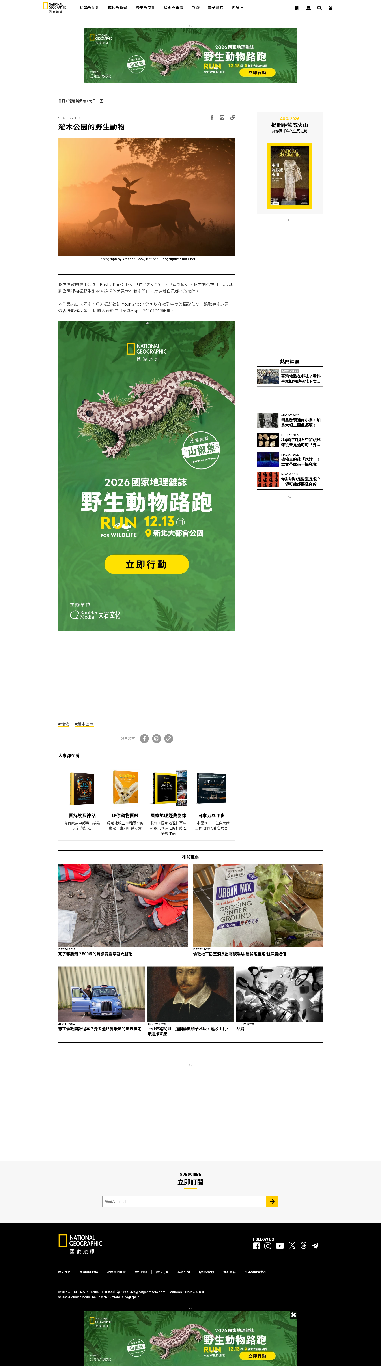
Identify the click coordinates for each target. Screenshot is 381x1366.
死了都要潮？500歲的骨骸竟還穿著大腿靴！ (97, 954)
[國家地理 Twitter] (292, 1246)
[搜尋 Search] (319, 8)
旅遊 (196, 7)
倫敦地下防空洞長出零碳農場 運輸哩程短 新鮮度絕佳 (239, 954)
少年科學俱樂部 (255, 1272)
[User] (308, 8)
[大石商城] (330, 8)
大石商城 (229, 1272)
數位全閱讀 (206, 1272)
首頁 (62, 101)
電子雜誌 (215, 7)
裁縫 (240, 1029)
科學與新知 (90, 7)
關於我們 (64, 1272)
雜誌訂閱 (183, 1272)
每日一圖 (96, 101)
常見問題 (141, 1272)
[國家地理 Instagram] (267, 1246)
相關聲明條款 (116, 1272)
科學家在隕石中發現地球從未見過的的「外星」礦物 (302, 445)
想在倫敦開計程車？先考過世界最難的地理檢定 (100, 1029)
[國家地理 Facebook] (256, 1246)
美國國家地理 (89, 1272)
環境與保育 (118, 7)
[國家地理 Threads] (303, 1246)
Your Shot (131, 304)
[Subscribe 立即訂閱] (272, 1201)
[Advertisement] (146, 672)
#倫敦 (63, 724)
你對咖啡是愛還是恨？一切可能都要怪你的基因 (301, 484)
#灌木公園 (84, 724)
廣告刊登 (162, 1272)
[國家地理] (55, 12)
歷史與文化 (146, 7)
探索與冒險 (173, 7)
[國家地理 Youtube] (280, 1246)
